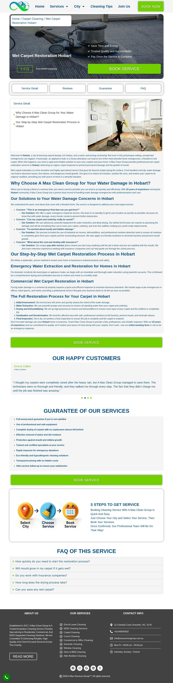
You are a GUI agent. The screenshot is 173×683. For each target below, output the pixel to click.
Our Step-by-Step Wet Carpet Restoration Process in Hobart (48, 124)
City (77, 6)
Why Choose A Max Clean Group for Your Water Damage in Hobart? (45, 114)
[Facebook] (73, 668)
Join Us (124, 6)
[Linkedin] (93, 668)
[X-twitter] (100, 668)
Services (57, 6)
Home (39, 6)
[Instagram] (79, 668)
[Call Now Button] (6, 677)
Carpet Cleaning (32, 18)
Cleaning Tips (102, 6)
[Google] (86, 668)
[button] (82, 398)
